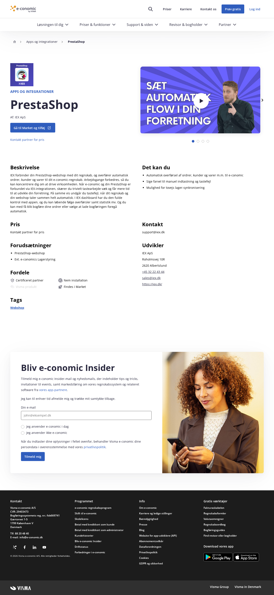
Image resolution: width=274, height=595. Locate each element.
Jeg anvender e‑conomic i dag (47, 426)
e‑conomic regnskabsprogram (93, 508)
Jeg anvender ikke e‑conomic (46, 433)
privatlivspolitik (95, 447)
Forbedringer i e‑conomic (90, 552)
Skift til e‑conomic (86, 513)
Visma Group (219, 587)
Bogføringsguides (214, 530)
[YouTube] (44, 547)
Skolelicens (81, 519)
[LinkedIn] (34, 547)
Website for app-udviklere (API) (158, 535)
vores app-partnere (53, 390)
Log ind (254, 9)
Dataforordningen (150, 547)
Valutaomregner (214, 519)
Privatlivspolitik (148, 552)
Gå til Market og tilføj (29, 128)
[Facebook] (24, 547)
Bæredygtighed (148, 519)
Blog (141, 530)
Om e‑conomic (148, 508)
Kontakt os (208, 9)
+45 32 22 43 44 (153, 272)
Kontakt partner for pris (27, 140)
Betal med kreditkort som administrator (99, 530)
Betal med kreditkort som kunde (95, 524)
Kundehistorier (84, 535)
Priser (167, 9)
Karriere (186, 9)
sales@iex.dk (151, 278)
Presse (143, 524)
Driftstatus (81, 547)
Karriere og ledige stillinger (155, 513)
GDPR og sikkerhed (151, 563)
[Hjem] (14, 41)
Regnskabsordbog (215, 524)
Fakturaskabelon (214, 508)
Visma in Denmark (248, 587)
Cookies (144, 558)
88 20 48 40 (22, 533)
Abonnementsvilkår (151, 541)
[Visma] (20, 588)
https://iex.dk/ (152, 284)
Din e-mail (28, 407)
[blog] (14, 547)
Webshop (17, 308)
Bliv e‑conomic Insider (88, 541)
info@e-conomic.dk (31, 537)
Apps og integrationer (42, 42)
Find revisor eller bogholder (220, 535)
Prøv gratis (233, 9)
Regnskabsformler (215, 513)
